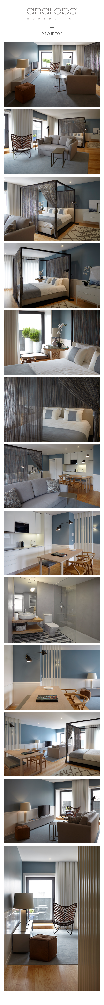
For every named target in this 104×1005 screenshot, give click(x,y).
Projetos (52, 33)
